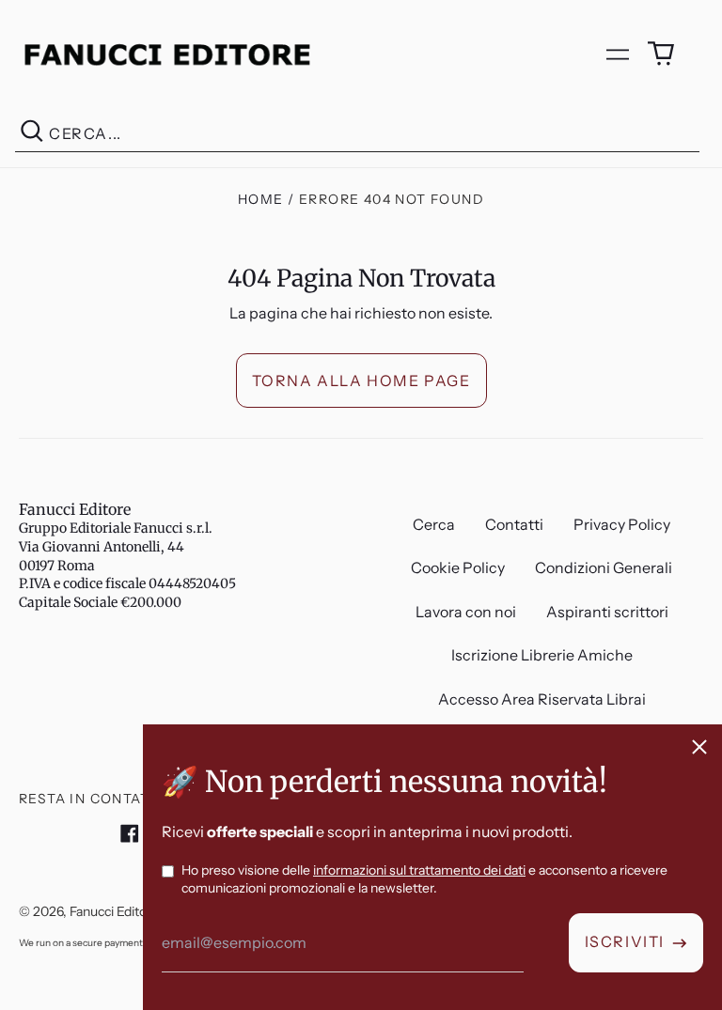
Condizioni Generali (603, 567)
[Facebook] (129, 833)
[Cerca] (32, 134)
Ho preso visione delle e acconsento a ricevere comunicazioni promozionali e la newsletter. (424, 879)
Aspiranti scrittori (607, 611)
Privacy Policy (621, 524)
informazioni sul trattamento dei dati (419, 870)
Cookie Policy (458, 567)
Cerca (434, 524)
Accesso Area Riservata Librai (542, 699)
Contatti (514, 524)
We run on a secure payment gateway (100, 943)
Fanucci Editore (75, 509)
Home (261, 199)
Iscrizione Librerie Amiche (542, 654)
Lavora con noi (466, 611)
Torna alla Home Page (361, 380)
